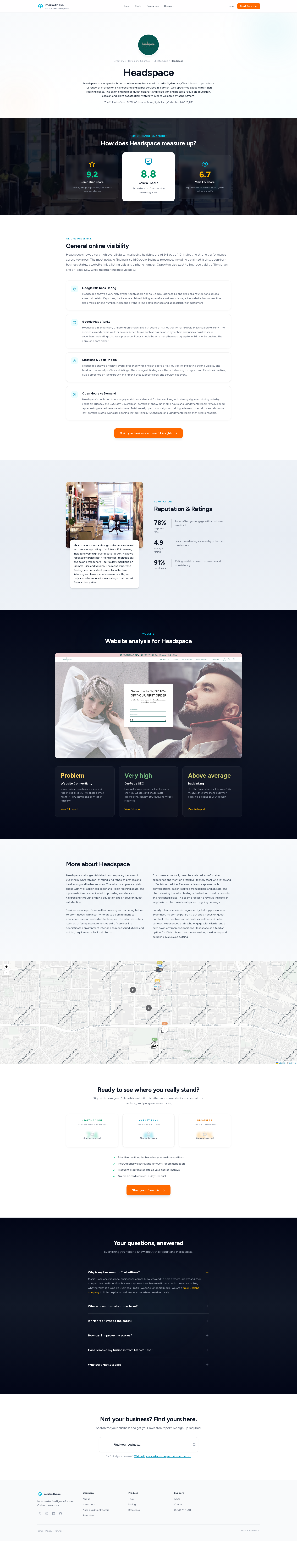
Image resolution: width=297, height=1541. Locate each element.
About (86, 1499)
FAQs (177, 1499)
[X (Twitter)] (40, 1513)
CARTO (292, 1062)
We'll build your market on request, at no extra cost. (162, 1456)
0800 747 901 (182, 1510)
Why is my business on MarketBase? (114, 1272)
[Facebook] (60, 1513)
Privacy (48, 1531)
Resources (153, 6)
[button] (164, 1032)
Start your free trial (146, 1190)
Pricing (132, 1504)
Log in (232, 6)
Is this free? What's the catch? (110, 1321)
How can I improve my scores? (110, 1335)
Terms (40, 1531)
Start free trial (248, 6)
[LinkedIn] (53, 1513)
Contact (179, 1504)
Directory (119, 60)
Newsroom (89, 1504)
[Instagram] (47, 1513)
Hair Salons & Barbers (139, 60)
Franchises (89, 1515)
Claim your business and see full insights (146, 433)
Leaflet (281, 1062)
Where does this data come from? (113, 1306)
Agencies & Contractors (96, 1510)
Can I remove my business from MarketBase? (120, 1350)
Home (126, 6)
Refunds (58, 1531)
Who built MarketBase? (105, 1365)
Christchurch (160, 60)
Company (169, 6)
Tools (138, 6)
